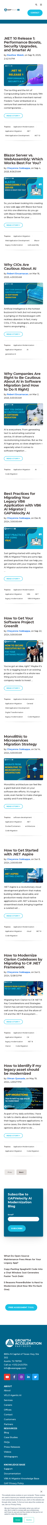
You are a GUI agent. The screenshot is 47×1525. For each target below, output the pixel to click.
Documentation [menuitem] (12, 1473)
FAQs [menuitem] (7, 1442)
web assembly (33, 245)
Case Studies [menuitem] (11, 1437)
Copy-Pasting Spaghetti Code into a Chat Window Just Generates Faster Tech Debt (23, 1272)
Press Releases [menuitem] (12, 1447)
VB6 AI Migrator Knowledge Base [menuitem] (21, 1478)
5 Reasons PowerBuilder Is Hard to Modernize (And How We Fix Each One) (23, 1286)
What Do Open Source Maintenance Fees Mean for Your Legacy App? (22, 1259)
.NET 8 (38, 931)
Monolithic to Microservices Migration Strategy (20, 740)
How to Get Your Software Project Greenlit (19, 622)
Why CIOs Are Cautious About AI (20, 267)
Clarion (8, 1046)
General (30, 704)
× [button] (41, 1490)
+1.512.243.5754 (19, 1364)
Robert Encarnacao (17, 273)
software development (22, 817)
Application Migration (13, 131)
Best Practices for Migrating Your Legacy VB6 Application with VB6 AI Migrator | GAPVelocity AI (22, 503)
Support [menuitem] (8, 1469)
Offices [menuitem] (7, 1410)
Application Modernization (23, 127)
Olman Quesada (16, 1078)
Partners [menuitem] (8, 1424)
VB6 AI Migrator (34, 599)
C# (28, 1037)
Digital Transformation (14, 712)
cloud (29, 931)
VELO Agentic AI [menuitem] (12, 1395)
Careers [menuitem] (8, 1405)
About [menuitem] (7, 1390)
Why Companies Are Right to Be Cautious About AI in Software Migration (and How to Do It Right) (22, 381)
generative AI (10, 354)
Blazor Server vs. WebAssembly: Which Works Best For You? (23, 159)
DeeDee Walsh (15, 55)
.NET (29, 131)
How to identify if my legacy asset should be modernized (22, 1070)
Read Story (13, 116)
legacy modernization (14, 245)
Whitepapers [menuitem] (11, 1456)
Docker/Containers (12, 826)
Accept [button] (17, 1520)
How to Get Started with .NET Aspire (21, 852)
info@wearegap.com (15, 1368)
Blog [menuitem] (6, 1432)
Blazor (36, 241)
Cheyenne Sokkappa (18, 168)
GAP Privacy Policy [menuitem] (14, 1483)
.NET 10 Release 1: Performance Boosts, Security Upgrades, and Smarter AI (22, 44)
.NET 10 (37, 136)
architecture (30, 826)
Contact (35, 12)
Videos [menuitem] (7, 1452)
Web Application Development (17, 136)
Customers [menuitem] (10, 1419)
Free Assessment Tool (21, 1307)
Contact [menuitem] (8, 1414)
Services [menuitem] (8, 1400)
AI (27, 350)
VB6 (28, 594)
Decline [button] (29, 1520)
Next (21, 1172)
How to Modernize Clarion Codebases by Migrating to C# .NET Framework (23, 961)
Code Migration (11, 474)
